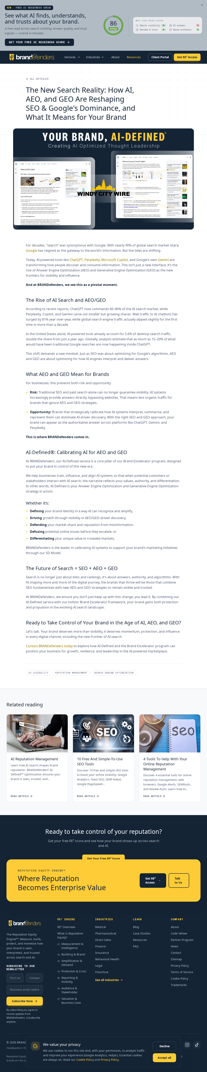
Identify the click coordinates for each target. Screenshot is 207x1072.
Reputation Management (71, 672)
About (115, 57)
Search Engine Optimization (114, 672)
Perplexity (92, 260)
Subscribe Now (22, 1001)
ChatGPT (76, 260)
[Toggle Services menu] (79, 57)
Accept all (164, 1058)
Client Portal (160, 57)
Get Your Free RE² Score (103, 858)
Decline (164, 1046)
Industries (93, 57)
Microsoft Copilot (114, 260)
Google (31, 250)
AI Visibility (38, 672)
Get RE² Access (187, 57)
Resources (134, 57)
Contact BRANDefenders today (49, 646)
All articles (39, 79)
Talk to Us (178, 880)
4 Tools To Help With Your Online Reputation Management (165, 763)
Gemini (163, 260)
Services (70, 57)
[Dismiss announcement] (202, 4)
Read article (20, 796)
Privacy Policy (110, 1060)
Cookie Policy (85, 1060)
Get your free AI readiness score (37, 42)
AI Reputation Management (34, 758)
